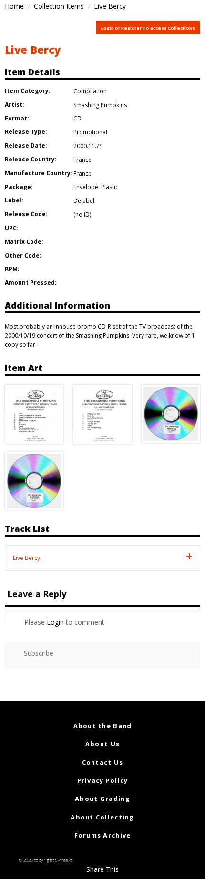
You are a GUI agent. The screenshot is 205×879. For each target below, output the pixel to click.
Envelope (85, 187)
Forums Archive (102, 835)
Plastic (109, 187)
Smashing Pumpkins (100, 105)
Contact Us (102, 762)
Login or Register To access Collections (148, 28)
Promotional (90, 132)
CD (77, 118)
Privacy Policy (102, 780)
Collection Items (59, 5)
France (82, 160)
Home (14, 5)
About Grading (102, 798)
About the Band (102, 725)
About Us (102, 743)
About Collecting (102, 817)
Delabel (83, 201)
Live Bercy (33, 49)
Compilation (90, 91)
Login (55, 622)
